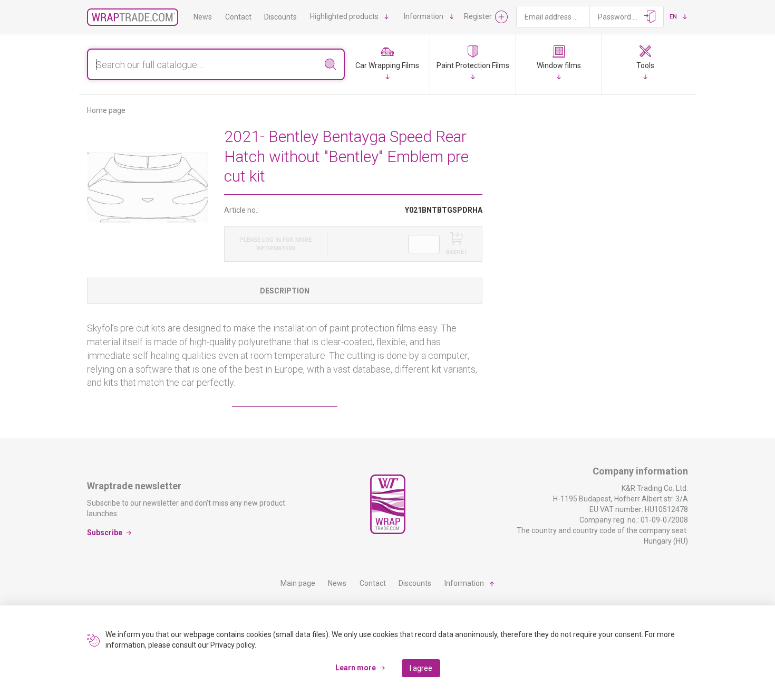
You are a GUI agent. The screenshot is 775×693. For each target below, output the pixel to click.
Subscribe (104, 532)
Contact (238, 17)
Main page (297, 583)
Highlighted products (344, 16)
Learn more (355, 667)
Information (423, 16)
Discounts (280, 17)
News (202, 17)
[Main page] (132, 17)
